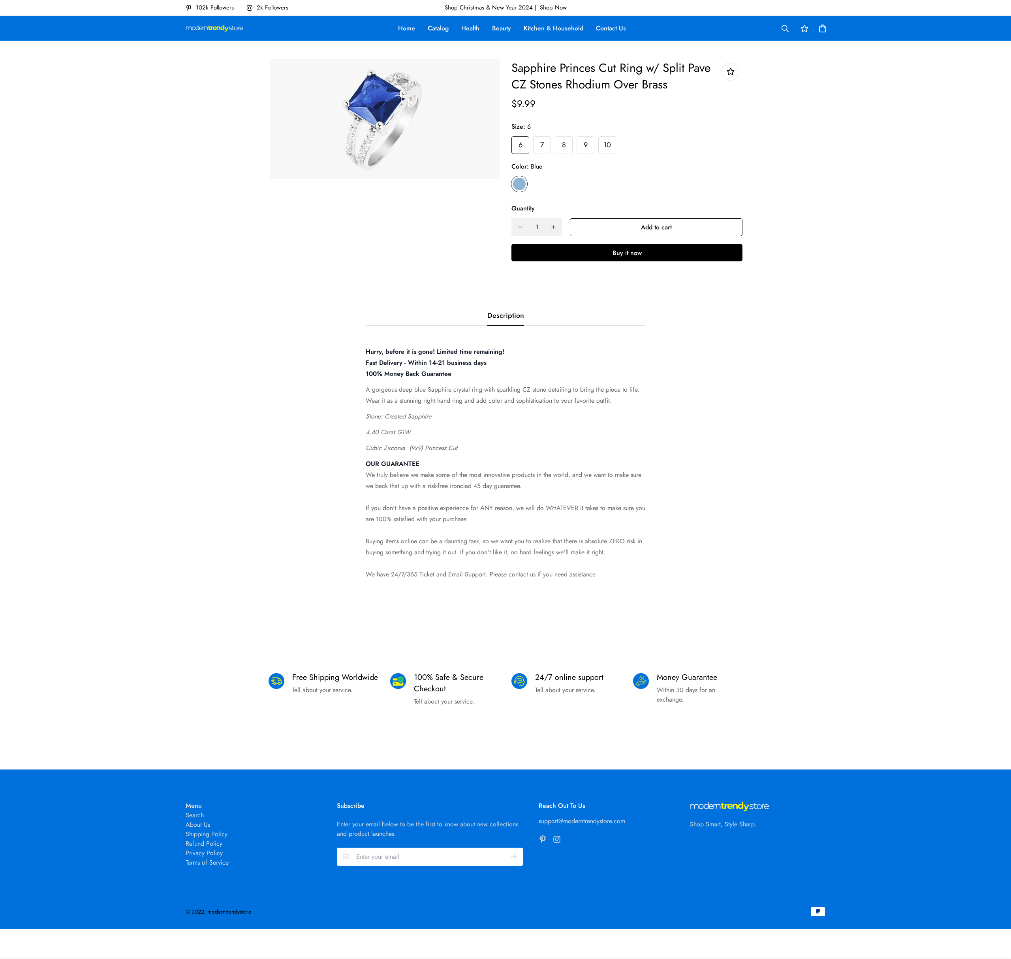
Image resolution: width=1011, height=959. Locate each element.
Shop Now (553, 7)
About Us (198, 824)
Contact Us (611, 28)
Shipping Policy (206, 834)
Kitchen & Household (553, 28)
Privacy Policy (204, 853)
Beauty (501, 28)
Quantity (523, 208)
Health (470, 28)
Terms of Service (207, 862)
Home (406, 28)
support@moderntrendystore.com (582, 821)
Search (195, 815)
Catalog (438, 28)
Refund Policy (204, 843)
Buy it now (627, 252)
